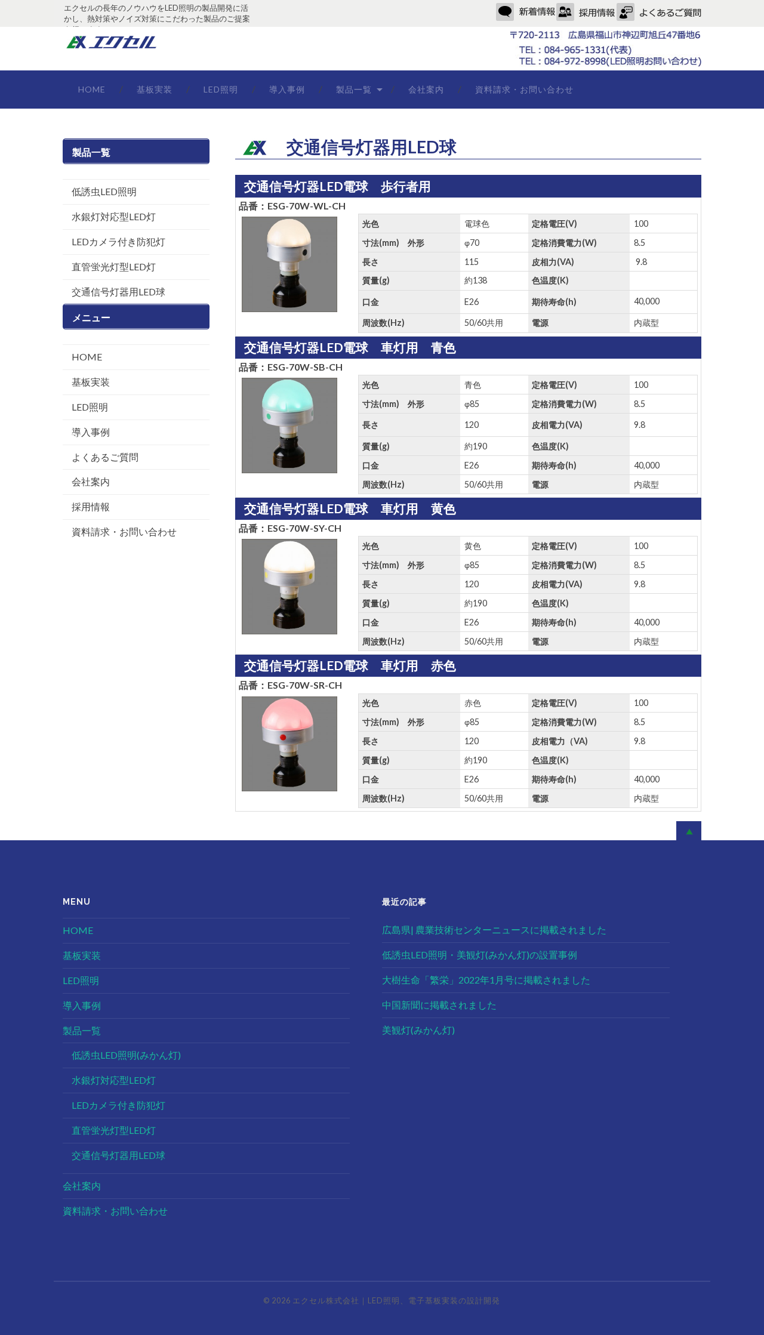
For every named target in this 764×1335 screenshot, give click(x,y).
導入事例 (287, 89)
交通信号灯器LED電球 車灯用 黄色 (350, 508)
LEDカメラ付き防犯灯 (118, 241)
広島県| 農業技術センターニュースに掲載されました (494, 929)
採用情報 (91, 506)
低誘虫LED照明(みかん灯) (126, 1054)
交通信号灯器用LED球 (118, 291)
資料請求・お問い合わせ (524, 89)
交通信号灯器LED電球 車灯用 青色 (350, 347)
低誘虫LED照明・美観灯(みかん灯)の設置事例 (479, 954)
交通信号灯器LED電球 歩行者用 (337, 185)
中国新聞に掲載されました (439, 1004)
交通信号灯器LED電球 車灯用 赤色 (350, 665)
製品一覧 (354, 89)
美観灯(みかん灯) (418, 1029)
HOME (92, 89)
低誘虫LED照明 (104, 191)
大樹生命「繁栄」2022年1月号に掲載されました (486, 979)
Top (735, 1306)
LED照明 (221, 89)
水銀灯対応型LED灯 (114, 216)
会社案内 (426, 89)
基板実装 (154, 89)
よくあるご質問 (105, 457)
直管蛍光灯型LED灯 (114, 266)
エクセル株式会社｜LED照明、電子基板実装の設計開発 (396, 1300)
